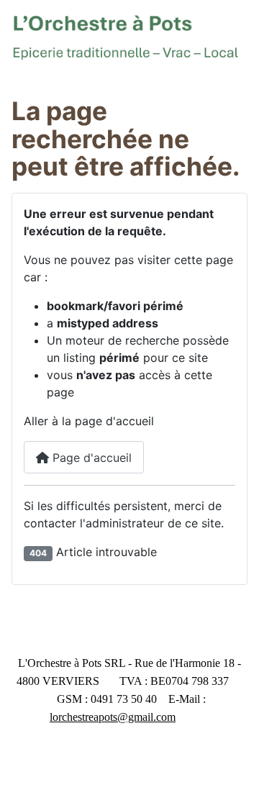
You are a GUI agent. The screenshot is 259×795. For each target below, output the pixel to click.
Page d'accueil (90, 457)
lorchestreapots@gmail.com (113, 717)
